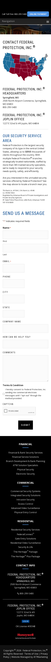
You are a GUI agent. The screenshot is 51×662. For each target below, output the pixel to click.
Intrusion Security (25, 499)
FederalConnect (25, 534)
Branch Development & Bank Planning (25, 461)
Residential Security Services (25, 529)
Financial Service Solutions (25, 456)
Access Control (25, 503)
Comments (9, 352)
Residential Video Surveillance (25, 542)
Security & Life (25, 547)
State (6, 307)
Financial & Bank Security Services (25, 452)
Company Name (12, 321)
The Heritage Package (25, 551)
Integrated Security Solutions (25, 495)
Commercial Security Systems (25, 491)
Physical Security (25, 469)
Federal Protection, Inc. (28, 5)
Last (5, 254)
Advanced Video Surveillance (25, 508)
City (5, 292)
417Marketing (40, 656)
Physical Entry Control (25, 512)
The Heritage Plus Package (25, 556)
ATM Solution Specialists (25, 465)
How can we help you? (17, 337)
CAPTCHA (8, 404)
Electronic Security (25, 473)
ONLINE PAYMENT (38, 14)
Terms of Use (31, 653)
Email (7, 261)
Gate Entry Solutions (25, 538)
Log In (25, 621)
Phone (6, 276)
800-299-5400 (20, 14)
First (5, 241)
